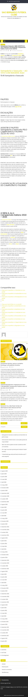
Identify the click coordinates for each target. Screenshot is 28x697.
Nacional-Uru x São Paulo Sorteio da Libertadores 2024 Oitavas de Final (11, 406)
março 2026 (4, 485)
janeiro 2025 (4, 524)
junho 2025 (4, 510)
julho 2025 (4, 507)
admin (12, 367)
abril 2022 (4, 616)
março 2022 (4, 618)
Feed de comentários (7, 669)
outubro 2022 (5, 599)
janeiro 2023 (4, 591)
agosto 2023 (4, 571)
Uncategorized (5, 655)
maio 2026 (4, 479)
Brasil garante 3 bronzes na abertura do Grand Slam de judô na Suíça (14, 436)
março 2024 (4, 552)
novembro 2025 (5, 496)
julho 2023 (4, 574)
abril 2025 (4, 515)
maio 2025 (4, 513)
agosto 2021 (4, 638)
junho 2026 (4, 476)
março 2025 (4, 518)
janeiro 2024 (4, 557)
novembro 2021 (5, 630)
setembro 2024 (5, 535)
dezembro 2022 (5, 593)
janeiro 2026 (4, 490)
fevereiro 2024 (5, 554)
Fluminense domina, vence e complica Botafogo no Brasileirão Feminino (12, 364)
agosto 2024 (5, 538)
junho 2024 (4, 543)
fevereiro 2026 (5, 487)
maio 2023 (4, 579)
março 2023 (4, 585)
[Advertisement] (14, 29)
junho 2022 (4, 610)
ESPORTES (3, 44)
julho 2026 (4, 473)
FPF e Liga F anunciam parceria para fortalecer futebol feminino (14, 450)
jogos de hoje (7, 683)
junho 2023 (4, 577)
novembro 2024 (5, 529)
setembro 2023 (5, 568)
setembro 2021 (5, 635)
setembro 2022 (5, 602)
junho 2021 (4, 641)
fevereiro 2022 (5, 621)
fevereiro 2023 (5, 588)
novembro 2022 (5, 596)
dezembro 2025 (5, 493)
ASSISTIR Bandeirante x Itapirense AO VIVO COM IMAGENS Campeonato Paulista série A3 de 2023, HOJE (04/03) (14, 386)
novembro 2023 (5, 563)
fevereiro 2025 (5, 521)
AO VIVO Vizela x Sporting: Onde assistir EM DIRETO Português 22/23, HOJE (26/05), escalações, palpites (24, 423)
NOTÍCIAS (4, 652)
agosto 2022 (4, 605)
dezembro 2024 (5, 526)
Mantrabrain (21, 695)
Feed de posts (5, 666)
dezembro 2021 (5, 627)
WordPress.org (5, 672)
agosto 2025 (4, 504)
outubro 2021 (5, 632)
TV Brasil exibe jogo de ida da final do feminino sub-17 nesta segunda (14, 455)
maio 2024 (4, 546)
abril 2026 (4, 482)
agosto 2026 (5, 471)
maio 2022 (4, 613)
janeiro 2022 (4, 624)
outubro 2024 (5, 532)
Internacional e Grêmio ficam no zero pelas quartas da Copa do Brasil (14, 440)
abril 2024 (4, 549)
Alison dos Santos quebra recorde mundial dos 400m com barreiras (14, 445)
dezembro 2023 (5, 560)
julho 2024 (4, 540)
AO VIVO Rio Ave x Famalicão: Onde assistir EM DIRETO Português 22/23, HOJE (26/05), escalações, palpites (4, 423)
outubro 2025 (5, 499)
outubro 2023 (5, 565)
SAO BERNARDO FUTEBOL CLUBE (14, 13)
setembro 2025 (5, 501)
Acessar (3, 664)
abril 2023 (4, 582)
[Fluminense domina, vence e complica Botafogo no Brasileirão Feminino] (14, 351)
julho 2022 (4, 607)
